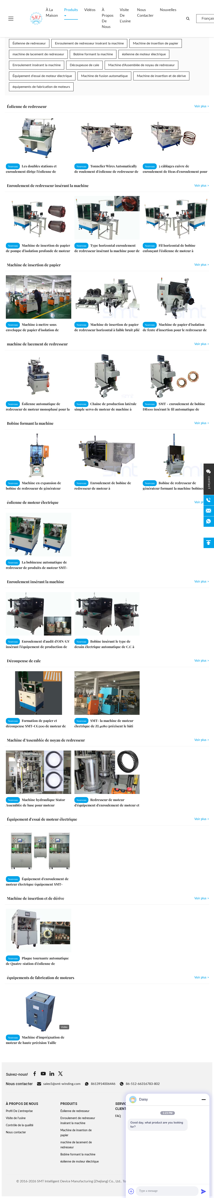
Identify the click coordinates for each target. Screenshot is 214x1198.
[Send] (203, 1191)
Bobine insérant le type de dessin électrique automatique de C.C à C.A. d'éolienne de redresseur (104, 646)
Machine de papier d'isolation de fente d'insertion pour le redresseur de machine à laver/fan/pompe (175, 329)
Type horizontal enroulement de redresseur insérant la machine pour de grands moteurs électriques (107, 250)
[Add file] (131, 1191)
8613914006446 (103, 1084)
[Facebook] (34, 1074)
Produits (71, 10)
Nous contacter (145, 13)
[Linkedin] (52, 1074)
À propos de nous (107, 18)
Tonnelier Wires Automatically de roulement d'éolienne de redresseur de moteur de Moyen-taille (106, 171)
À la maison (52, 13)
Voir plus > (201, 106)
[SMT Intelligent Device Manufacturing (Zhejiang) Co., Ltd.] (30, 18)
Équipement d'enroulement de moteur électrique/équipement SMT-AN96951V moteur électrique (37, 884)
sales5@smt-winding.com (61, 1084)
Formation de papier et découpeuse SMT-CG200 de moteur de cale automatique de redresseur (36, 725)
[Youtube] (43, 1074)
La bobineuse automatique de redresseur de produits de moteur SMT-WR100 (37, 567)
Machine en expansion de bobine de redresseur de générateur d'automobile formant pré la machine (34, 488)
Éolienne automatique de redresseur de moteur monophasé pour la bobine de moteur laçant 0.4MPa (38, 409)
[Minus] (203, 1099)
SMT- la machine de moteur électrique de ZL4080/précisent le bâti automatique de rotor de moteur (103, 725)
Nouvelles (168, 10)
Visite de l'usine (125, 15)
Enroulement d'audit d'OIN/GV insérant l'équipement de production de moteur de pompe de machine (38, 646)
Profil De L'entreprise (19, 1111)
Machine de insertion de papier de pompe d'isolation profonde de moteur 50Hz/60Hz (38, 250)
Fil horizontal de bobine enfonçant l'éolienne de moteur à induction (169, 250)
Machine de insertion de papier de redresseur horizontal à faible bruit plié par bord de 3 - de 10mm (107, 329)
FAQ (118, 1116)
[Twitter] (60, 1074)
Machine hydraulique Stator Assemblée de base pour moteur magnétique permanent (35, 804)
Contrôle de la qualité (19, 1125)
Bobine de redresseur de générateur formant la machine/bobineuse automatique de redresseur (175, 488)
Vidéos (90, 10)
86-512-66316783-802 (143, 1084)
